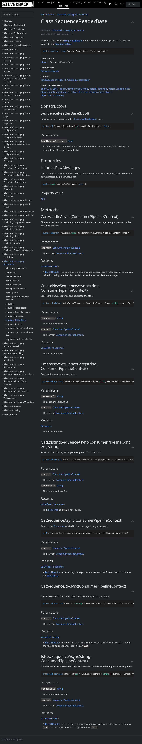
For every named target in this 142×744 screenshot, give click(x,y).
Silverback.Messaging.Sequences (72, 14)
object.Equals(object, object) (55, 92)
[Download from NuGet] (115, 4)
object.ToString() (98, 88)
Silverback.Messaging (14, 53)
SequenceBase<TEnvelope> (18, 312)
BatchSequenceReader (52, 79)
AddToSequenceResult (15, 268)
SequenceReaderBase (15, 320)
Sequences (79, 30)
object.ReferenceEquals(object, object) (92, 92)
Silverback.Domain (12, 41)
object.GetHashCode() (52, 95)
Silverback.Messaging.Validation (19, 402)
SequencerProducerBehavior (18, 339)
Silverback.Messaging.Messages (19, 211)
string (60, 317)
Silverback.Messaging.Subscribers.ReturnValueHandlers (15, 381)
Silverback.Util (10, 414)
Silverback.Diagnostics (14, 37)
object (44, 62)
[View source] (132, 22)
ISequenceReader (13, 276)
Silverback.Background (14, 25)
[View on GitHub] (110, 4)
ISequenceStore (12, 280)
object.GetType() (49, 88)
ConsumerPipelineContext (66, 247)
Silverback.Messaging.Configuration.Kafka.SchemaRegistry (17, 144)
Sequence (10, 303)
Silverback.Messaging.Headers (18, 200)
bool (70, 140)
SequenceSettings (13, 324)
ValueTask (46, 266)
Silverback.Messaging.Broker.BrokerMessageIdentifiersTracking (17, 78)
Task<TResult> (52, 271)
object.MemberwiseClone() (74, 88)
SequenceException (14, 316)
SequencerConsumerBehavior (19, 328)
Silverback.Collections (14, 29)
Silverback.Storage (12, 406)
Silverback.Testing (12, 410)
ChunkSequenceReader (77, 79)
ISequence (10, 272)
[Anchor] (69, 106)
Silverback (8, 21)
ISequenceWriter (13, 284)
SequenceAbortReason (15, 307)
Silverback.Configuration (15, 33)
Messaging (68, 30)
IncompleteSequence (15, 288)
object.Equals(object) (119, 88)
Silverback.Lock (11, 49)
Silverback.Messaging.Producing (19, 215)
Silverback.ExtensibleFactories (17, 45)
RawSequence (11, 292)
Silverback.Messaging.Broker (17, 64)
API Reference (47, 14)
